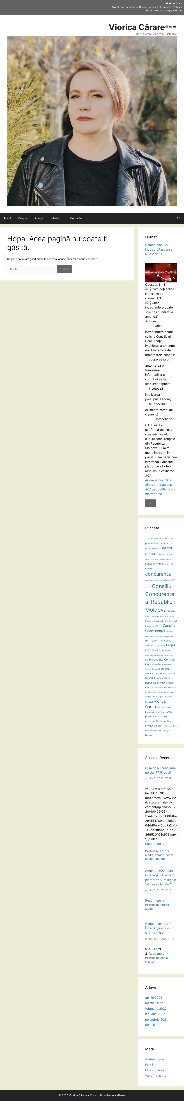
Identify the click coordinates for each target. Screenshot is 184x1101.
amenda (148, 559)
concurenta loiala (153, 580)
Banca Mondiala (154, 563)
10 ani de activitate (154, 539)
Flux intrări (152, 1064)
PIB (146, 660)
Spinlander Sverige (154, 696)
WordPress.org (155, 1075)
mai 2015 (151, 1025)
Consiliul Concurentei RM (156, 621)
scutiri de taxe (167, 692)
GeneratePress (116, 1095)
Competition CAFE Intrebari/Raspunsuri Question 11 (159, 249)
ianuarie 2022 (155, 1014)
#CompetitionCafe (158, 480)
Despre (23, 218)
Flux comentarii (156, 1070)
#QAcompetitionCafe (160, 489)
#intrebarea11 (155, 494)
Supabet (149, 702)
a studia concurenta (162, 559)
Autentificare (154, 1059)
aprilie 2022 (153, 997)
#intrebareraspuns (158, 484)
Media (55, 218)
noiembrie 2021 (156, 1019)
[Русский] (175, 27)
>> (151, 503)
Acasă (7, 218)
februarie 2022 (156, 1008)
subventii (168, 696)
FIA (146, 641)
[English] (171, 27)
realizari (156, 692)
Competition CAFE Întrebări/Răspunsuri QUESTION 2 (159, 928)
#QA (148, 475)
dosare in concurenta (165, 636)
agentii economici (153, 549)
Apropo (39, 218)
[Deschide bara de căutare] (178, 218)
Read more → (155, 844)
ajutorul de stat (165, 554)
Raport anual (151, 687)
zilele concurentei (164, 726)
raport (171, 683)
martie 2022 (154, 1003)
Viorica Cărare (137, 27)
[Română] (167, 27)
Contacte (76, 218)
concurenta (158, 574)
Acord (169, 543)
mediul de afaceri (165, 655)
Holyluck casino (156, 641)
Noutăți (160, 858)
